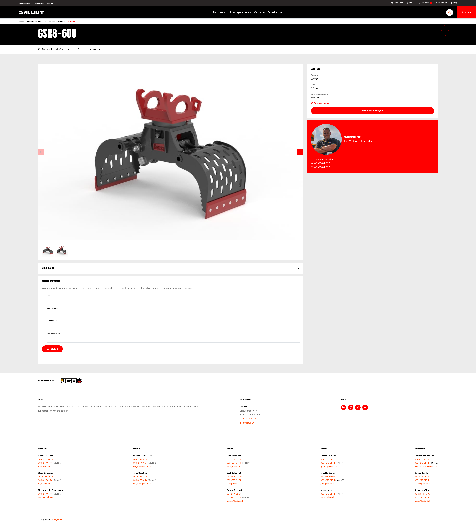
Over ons (50, 3)
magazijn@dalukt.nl (142, 466)
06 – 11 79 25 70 (422, 476)
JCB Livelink (442, 3)
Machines (218, 12)
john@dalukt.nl (233, 466)
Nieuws (412, 3)
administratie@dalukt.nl (426, 466)
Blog (455, 3)
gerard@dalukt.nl (235, 501)
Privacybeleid (56, 520)
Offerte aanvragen (372, 110)
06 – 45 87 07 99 (234, 476)
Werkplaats (399, 3)
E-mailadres (52, 321)
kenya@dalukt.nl (422, 501)
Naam (49, 295)
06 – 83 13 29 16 (422, 459)
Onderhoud (273, 12)
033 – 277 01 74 (248, 418)
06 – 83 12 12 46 (140, 459)
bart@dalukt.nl (234, 484)
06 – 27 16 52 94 (234, 494)
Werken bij (425, 3)
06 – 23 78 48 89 (422, 494)
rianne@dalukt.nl (422, 484)
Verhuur (258, 12)
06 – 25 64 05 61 (234, 459)
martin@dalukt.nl (46, 497)
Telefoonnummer (54, 334)
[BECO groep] (79, 380)
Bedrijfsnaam (52, 308)
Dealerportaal (24, 3)
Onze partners (38, 3)
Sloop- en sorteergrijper (54, 21)
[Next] (300, 152)
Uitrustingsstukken (239, 12)
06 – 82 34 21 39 (45, 459)
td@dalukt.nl (44, 466)
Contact (466, 12)
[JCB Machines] (69, 380)
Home (21, 21)
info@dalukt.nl (247, 422)
